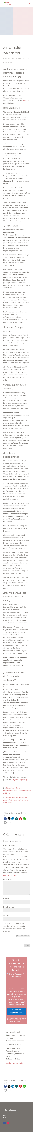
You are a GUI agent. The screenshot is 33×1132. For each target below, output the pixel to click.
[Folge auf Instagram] (8, 1123)
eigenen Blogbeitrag (20, 780)
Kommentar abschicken (23, 935)
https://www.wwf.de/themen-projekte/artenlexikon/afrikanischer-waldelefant (16, 800)
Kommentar (8, 879)
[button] (5, 818)
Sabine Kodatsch (11, 58)
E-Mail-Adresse (9, 907)
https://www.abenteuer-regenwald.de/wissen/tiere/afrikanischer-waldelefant (18, 790)
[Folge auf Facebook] (4, 1123)
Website (6, 915)
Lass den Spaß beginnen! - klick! (16, 1011)
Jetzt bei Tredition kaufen (15, 1063)
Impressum (7, 1115)
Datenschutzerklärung (11, 875)
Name (6, 899)
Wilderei (26, 100)
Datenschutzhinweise (10, 1118)
